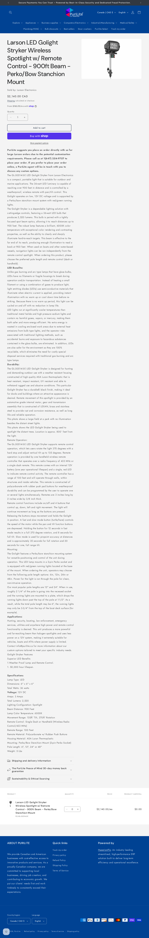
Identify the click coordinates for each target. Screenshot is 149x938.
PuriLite (17, 931)
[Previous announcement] (8, 3)
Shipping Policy (60, 865)
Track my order (60, 850)
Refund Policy (59, 860)
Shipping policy (73, 931)
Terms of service (58, 931)
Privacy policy (59, 855)
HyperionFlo (104, 850)
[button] (10, 12)
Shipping (11, 100)
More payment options (39, 143)
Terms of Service (61, 870)
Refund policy (29, 931)
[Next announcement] (141, 3)
